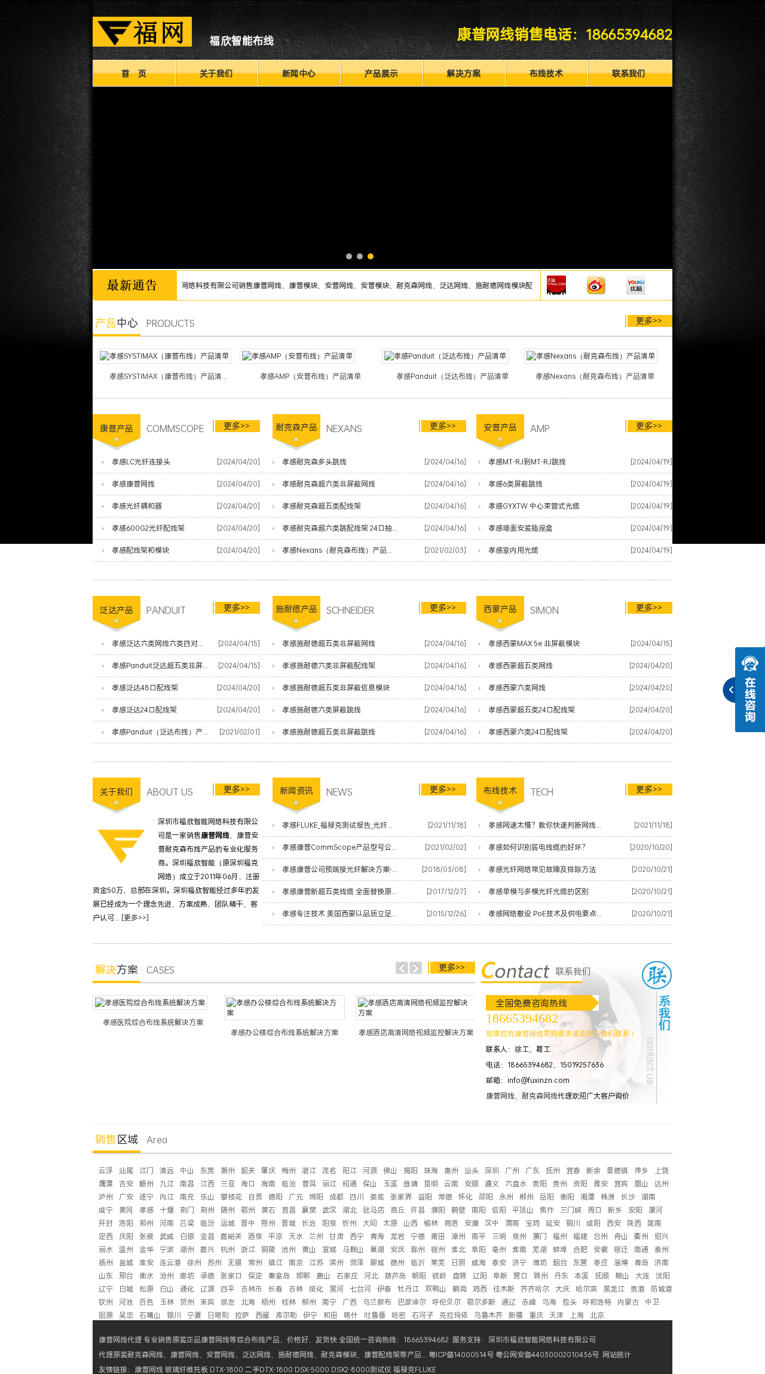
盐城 (126, 1262)
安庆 (397, 1249)
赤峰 (529, 1302)
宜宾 (621, 1184)
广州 (512, 1170)
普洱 (309, 1184)
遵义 (492, 1184)
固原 (106, 1315)
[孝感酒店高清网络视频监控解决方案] (416, 1007)
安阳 (635, 1210)
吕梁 (187, 1223)
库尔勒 (286, 1315)
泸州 (106, 1197)
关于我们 (216, 73)
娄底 (377, 1197)
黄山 (309, 1249)
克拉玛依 (453, 1315)
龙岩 (397, 1236)
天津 (556, 1315)
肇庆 (268, 1170)
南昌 (187, 1184)
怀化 (465, 1197)
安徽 (600, 1249)
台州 (600, 1236)
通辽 (508, 1302)
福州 (560, 1236)
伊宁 (310, 1315)
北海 (248, 1302)
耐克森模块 (339, 1354)
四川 (357, 1197)
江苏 (316, 1262)
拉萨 (242, 1315)
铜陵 (268, 1249)
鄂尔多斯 (481, 1302)
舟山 (621, 1236)
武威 (167, 1236)
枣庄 (600, 1262)
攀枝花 (231, 1197)
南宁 (329, 1302)
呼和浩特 (597, 1302)
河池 (126, 1302)
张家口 (231, 1276)
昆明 (431, 1184)
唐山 (323, 1276)
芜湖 (540, 1249)
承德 (207, 1276)
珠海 (431, 1170)
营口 (520, 1276)
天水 (296, 1236)
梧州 (268, 1302)
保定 (255, 1276)
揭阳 (410, 1170)
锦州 (541, 1276)
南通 (641, 1249)
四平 (228, 1289)
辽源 (207, 1289)
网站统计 (616, 1354)
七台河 (360, 1289)
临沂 (418, 1262)
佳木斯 (504, 1289)
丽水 (106, 1249)
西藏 (262, 1315)
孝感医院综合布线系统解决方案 (153, 1022)
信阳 (499, 1210)
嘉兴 (207, 1249)
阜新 (500, 1276)
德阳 (275, 1197)
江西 (207, 1184)
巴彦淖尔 (411, 1302)
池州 (288, 1249)
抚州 (553, 1170)
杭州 (228, 1249)
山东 (106, 1276)
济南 (661, 1262)
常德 (445, 1197)
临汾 (207, 1223)
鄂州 (248, 1210)
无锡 (235, 1262)
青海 (377, 1236)
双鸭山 (435, 1289)
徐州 (194, 1262)
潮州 (228, 1170)
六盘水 (516, 1184)
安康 (471, 1223)
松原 (146, 1289)
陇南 (654, 1223)
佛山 (390, 1170)
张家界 (401, 1197)
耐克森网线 (540, 1096)
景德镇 (617, 1170)
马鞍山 (353, 1249)
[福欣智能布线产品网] (142, 23)
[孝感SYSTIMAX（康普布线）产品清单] (164, 356)
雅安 (600, 1184)
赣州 (146, 1184)
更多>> (649, 320)
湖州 (187, 1249)
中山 (187, 1170)
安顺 (471, 1184)
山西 (410, 1223)
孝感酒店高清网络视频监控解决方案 (416, 1032)
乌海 (549, 1302)
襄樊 (309, 1210)
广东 (532, 1170)
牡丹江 (408, 1289)
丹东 (561, 1276)
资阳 (580, 1184)
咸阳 (593, 1223)
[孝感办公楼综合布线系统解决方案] (284, 1007)
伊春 (384, 1289)
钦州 (106, 1302)
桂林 (288, 1302)
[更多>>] (135, 918)
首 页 (133, 73)
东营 (580, 1262)
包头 (569, 1302)
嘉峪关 (231, 1236)
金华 (146, 1249)
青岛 (641, 1262)
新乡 (615, 1210)
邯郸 (303, 1276)
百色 (146, 1302)
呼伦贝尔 (446, 1302)
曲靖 (410, 1184)
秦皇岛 (279, 1276)
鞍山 (622, 1276)
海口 (248, 1184)
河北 (371, 1276)
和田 (330, 1315)
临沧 (288, 1184)
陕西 (634, 1223)
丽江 (329, 1184)
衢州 (641, 1236)
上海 (577, 1315)
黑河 (336, 1289)
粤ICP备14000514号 (461, 1354)
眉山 (641, 1184)
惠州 (451, 1170)
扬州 (106, 1262)
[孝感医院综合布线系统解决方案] (150, 1002)
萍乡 (641, 1170)
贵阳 (540, 1184)
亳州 (499, 1249)
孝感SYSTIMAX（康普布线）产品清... (168, 376)
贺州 (187, 1302)
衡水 (146, 1276)
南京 (296, 1262)
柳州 (309, 1302)
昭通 (349, 1184)
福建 (580, 1236)
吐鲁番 (374, 1315)
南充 (187, 1197)
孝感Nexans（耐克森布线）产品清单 (595, 376)
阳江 (349, 1170)
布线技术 (546, 73)
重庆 (536, 1315)
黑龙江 (614, 1289)
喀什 (351, 1315)
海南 (268, 1184)
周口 (594, 1210)
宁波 (167, 1249)
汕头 (471, 1170)
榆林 (431, 1223)
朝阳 (419, 1276)
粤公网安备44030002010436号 (547, 1354)
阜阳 (479, 1249)
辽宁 (106, 1289)
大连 (642, 1276)
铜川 (573, 1223)
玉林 (167, 1302)
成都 (336, 1197)
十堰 (167, 1210)
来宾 (207, 1302)
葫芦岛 (395, 1276)
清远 (167, 1170)
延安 (553, 1223)
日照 (458, 1262)
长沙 (628, 1197)
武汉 (329, 1210)
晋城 (288, 1223)
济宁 (519, 1262)
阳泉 (329, 1223)
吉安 (126, 1184)
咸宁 (106, 1210)
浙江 (248, 1249)
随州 (228, 1210)
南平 (479, 1236)
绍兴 (661, 1236)
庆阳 (126, 1236)
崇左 (228, 1302)
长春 (275, 1289)
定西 (106, 1236)
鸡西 (480, 1289)
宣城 (329, 1249)
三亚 (228, 1184)
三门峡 (571, 1210)
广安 (126, 1197)
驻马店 (373, 1210)
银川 (174, 1315)
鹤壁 (458, 1210)
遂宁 (146, 1197)
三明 (499, 1236)
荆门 (187, 1210)
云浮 (106, 1170)
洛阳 (126, 1223)
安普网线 (220, 1354)
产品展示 (381, 73)
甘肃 (336, 1236)
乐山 (207, 1197)
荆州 (207, 1210)
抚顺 (602, 1276)
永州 (506, 1197)
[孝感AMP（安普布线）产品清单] (297, 356)
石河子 (422, 1315)
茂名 (329, 1170)
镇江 (275, 1262)
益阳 (425, 1197)
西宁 (357, 1236)
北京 (597, 1315)
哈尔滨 (586, 1289)
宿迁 (621, 1249)
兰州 (316, 1236)
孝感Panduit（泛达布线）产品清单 (452, 376)
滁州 (418, 1249)
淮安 (146, 1262)
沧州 (167, 1276)
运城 (228, 1223)
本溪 (581, 1276)
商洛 (451, 1223)
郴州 (526, 1197)
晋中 (248, 1223)
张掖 (146, 1236)
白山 (167, 1289)
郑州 (146, 1223)
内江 (167, 1197)
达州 (661, 1184)
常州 (255, 1262)
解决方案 (464, 73)
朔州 (268, 1223)
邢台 (126, 1276)
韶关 (248, 1170)
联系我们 (628, 73)
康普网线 (500, 1096)
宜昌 (288, 1210)
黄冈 (126, 1210)
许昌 (418, 1210)
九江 (167, 1184)
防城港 (661, 1289)
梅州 (288, 1170)
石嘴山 (150, 1315)
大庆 (562, 1289)
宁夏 (194, 1315)
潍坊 (540, 1262)
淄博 (621, 1262)
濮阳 (438, 1210)
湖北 (349, 1210)
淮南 (519, 1249)
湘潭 (587, 1197)
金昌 (207, 1236)
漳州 (458, 1236)
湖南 (648, 1197)
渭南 (512, 1223)
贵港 (638, 1289)
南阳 (479, 1210)
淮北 (458, 1249)
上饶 (661, 1170)
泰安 (499, 1262)
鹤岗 (459, 1289)
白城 (126, 1289)
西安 (614, 1223)
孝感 (146, 1210)
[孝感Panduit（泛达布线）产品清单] (445, 356)
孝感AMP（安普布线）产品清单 (310, 376)
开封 (106, 1223)
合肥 (580, 1249)
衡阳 (567, 1197)
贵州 (560, 1184)
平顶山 (523, 1210)
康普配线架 (382, 1354)
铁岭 (439, 1276)
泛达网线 (256, 1354)
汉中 (492, 1223)
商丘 (397, 1210)
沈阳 (663, 1276)
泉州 (519, 1236)
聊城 (377, 1262)
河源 (370, 1170)
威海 (479, 1262)
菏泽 (357, 1262)
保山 (370, 1184)
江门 (146, 1170)
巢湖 (377, 1249)
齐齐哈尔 (535, 1289)
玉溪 (390, 1184)
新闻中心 (299, 73)
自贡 (255, 1197)
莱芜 (438, 1262)
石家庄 (347, 1276)
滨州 (336, 1262)
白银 (187, 1236)
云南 (451, 1184)
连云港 (170, 1262)
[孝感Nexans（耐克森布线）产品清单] (590, 356)
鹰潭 (106, 1184)
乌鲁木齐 (488, 1315)
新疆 (516, 1315)
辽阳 (480, 1276)
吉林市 (251, 1289)
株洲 (608, 1197)
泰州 (661, 1249)
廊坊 (187, 1276)
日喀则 (218, 1315)
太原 (390, 1223)
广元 (296, 1197)
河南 (167, 1223)
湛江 (309, 1170)
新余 (593, 1170)
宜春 (573, 1170)
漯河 (655, 1210)
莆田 (438, 1236)
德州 (397, 1262)
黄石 (268, 1210)
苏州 (214, 1262)
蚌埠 (560, 1249)
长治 (309, 1223)
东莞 (207, 1170)
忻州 (349, 1223)
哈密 (398, 1315)
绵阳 (316, 1197)
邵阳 (486, 1197)
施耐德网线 (296, 1354)
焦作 (547, 1210)
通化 (187, 1289)
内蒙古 (628, 1302)
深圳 (492, 1170)
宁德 (418, 1236)
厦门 (540, 1236)
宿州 (438, 1249)
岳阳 (547, 1197)
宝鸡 (532, 1223)
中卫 (652, 1302)
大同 (370, 1223)
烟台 (560, 1262)
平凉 (275, 1236)
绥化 (316, 1289)
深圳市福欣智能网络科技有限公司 (542, 1340)
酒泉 (255, 1236)
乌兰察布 (377, 1302)
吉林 (296, 1289)
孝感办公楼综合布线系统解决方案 (284, 1032)
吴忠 (126, 1315)
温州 (126, 1249)
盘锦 (459, 1276)
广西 (349, 1302)
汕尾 (126, 1170)
